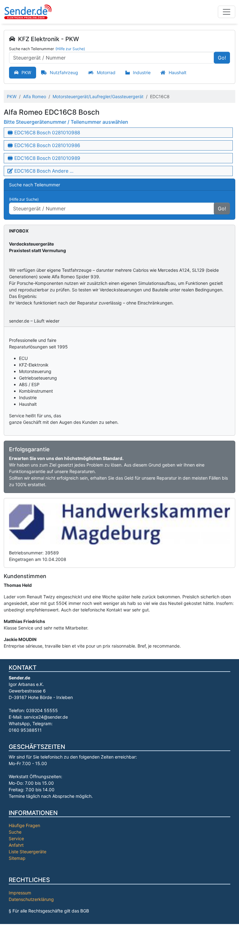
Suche (15, 832)
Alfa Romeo (34, 96)
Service (16, 838)
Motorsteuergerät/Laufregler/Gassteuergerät (98, 96)
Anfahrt (16, 845)
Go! (222, 58)
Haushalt (177, 72)
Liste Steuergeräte (27, 851)
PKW (26, 72)
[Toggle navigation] (226, 12)
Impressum (20, 892)
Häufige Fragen (24, 825)
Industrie (142, 72)
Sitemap (17, 858)
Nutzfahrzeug (64, 72)
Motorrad (106, 72)
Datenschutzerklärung (31, 899)
